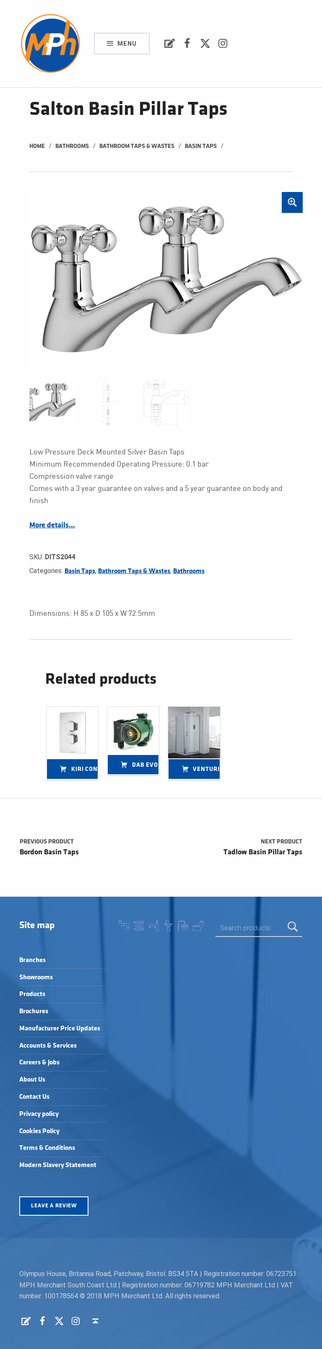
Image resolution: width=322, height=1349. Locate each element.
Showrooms (36, 977)
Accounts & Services (48, 1046)
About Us (32, 1080)
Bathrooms (72, 146)
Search (293, 928)
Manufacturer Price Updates (59, 1028)
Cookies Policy (39, 1131)
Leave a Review (54, 1205)
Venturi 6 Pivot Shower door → (206, 769)
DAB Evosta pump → (145, 765)
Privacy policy (39, 1114)
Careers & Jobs (39, 1062)
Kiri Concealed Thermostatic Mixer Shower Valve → (85, 769)
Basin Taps (201, 146)
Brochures (33, 1011)
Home (37, 146)
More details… (52, 525)
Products (32, 994)
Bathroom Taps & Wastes (136, 146)
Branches (32, 960)
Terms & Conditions (47, 1148)
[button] (292, 202)
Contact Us (34, 1097)
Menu (127, 43)
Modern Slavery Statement (57, 1165)
